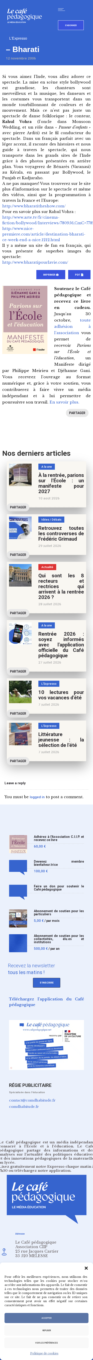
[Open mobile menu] (62, 9)
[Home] (26, 30)
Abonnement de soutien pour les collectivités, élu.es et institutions (59, 939)
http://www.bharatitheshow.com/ (34, 206)
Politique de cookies (44, 1353)
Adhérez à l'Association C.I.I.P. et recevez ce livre (59, 838)
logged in (37, 797)
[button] (86, 1268)
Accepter (46, 1318)
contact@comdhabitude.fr (32, 1100)
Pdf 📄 (79, 274)
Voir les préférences (46, 1343)
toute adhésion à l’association (72, 326)
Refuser (46, 1330)
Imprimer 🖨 (50, 274)
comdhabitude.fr (24, 1106)
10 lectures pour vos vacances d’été (61, 694)
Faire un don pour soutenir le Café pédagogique (59, 888)
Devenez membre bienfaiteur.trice (59, 863)
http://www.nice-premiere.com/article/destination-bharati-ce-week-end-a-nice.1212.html (43, 234)
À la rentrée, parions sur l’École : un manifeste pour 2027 (61, 483)
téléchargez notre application (42, 1170)
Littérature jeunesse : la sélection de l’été (61, 740)
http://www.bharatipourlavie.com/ (35, 262)
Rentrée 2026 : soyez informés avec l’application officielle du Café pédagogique (61, 644)
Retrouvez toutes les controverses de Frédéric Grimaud (61, 533)
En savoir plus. (64, 402)
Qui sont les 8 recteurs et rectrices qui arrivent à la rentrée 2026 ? (61, 586)
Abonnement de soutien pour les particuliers (59, 912)
